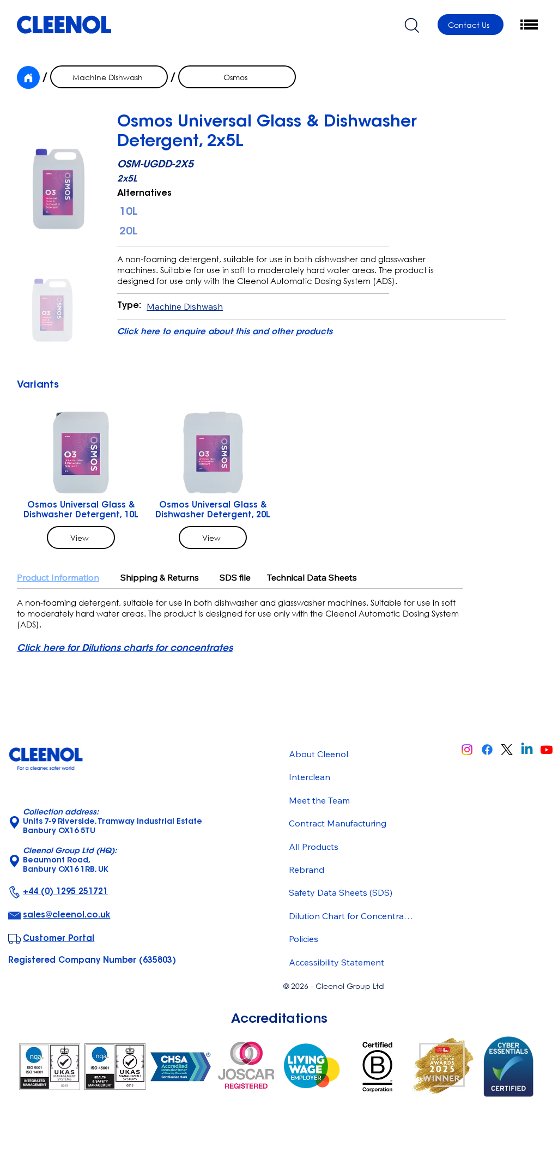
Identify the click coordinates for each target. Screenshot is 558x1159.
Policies (303, 938)
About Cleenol (318, 753)
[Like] (28, 77)
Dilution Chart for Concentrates (352, 915)
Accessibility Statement (336, 962)
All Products (313, 846)
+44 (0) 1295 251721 (65, 892)
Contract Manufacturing (337, 823)
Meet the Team (319, 800)
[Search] (411, 24)
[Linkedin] (527, 750)
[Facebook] (487, 750)
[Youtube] (546, 750)
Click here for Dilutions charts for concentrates (125, 648)
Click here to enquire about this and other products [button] (224, 332)
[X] (507, 750)
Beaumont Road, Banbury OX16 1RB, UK (70, 861)
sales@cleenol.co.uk (66, 915)
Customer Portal (58, 939)
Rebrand (306, 869)
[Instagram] (467, 750)
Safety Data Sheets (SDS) (340, 892)
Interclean (309, 776)
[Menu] (529, 24)
